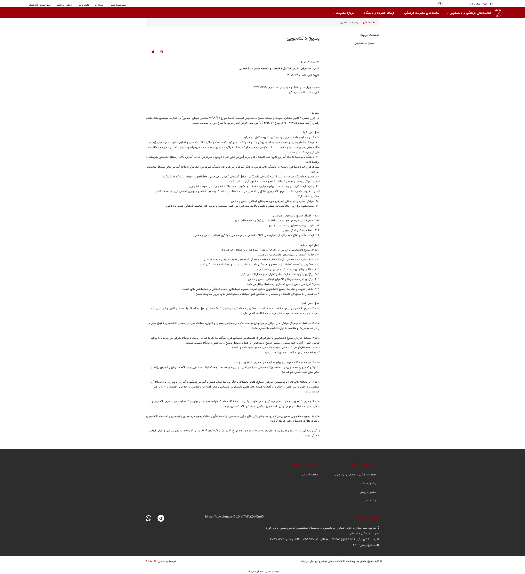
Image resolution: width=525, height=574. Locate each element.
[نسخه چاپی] (162, 51)
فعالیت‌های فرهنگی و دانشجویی (470, 12)
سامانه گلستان (310, 475)
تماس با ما (474, 4)
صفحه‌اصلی (369, 22)
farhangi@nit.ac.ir (343, 539)
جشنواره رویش (368, 492)
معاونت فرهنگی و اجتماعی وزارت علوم (355, 475)
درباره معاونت (344, 12)
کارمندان (99, 5)
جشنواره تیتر (369, 500)
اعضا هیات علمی (118, 5)
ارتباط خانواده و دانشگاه (378, 12)
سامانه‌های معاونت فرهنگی (421, 12)
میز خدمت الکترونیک (39, 5)
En (491, 4)
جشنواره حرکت (368, 483)
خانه (485, 4)
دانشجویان (83, 5)
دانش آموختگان (64, 5)
